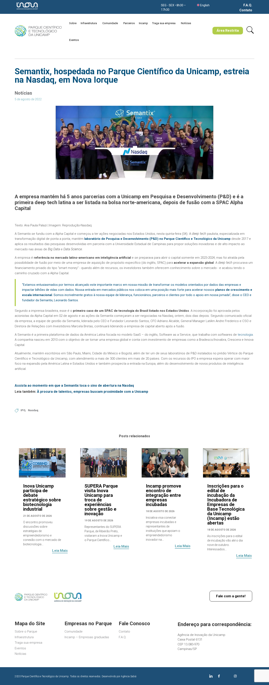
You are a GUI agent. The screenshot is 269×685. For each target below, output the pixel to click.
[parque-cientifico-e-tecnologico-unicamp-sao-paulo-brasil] (31, 600)
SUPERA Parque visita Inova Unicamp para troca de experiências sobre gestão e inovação (101, 499)
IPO (23, 410)
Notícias (186, 23)
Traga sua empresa (163, 23)
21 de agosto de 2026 (37, 515)
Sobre (72, 23)
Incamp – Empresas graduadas (87, 637)
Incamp (143, 23)
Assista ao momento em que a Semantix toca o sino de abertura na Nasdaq (75, 386)
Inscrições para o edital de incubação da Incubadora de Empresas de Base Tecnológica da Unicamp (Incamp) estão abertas (226, 504)
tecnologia (245, 335)
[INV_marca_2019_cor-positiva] (67, 603)
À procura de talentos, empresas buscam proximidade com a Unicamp (92, 392)
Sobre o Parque (26, 631)
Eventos (74, 40)
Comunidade (110, 23)
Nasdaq (33, 410)
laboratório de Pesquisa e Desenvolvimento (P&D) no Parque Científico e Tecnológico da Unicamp (157, 239)
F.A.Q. (247, 5)
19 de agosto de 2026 (98, 520)
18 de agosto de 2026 (160, 511)
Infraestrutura (89, 23)
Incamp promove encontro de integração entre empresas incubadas (163, 495)
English (205, 5)
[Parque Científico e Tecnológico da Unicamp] (38, 31)
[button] (227, 30)
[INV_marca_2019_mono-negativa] (27, 10)
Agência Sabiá (128, 676)
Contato (245, 10)
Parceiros (129, 23)
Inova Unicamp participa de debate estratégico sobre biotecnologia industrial (42, 497)
